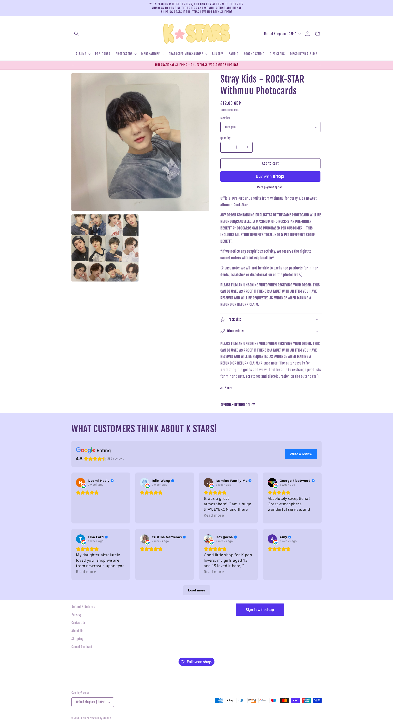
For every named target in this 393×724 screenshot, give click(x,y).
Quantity (225, 138)
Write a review (301, 454)
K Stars (85, 718)
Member (225, 118)
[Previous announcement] (73, 65)
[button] (76, 34)
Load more (196, 590)
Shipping (77, 639)
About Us (77, 631)
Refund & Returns (83, 607)
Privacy (76, 615)
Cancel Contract (82, 647)
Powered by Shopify (100, 718)
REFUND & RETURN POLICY (237, 404)
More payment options (270, 187)
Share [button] (228, 388)
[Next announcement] (320, 65)
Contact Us (78, 623)
